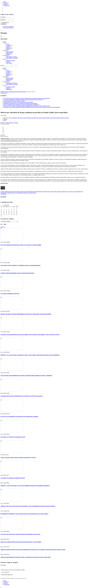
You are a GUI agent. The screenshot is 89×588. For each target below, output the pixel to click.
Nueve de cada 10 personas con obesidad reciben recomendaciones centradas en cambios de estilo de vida (26, 105)
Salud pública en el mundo (12, 122)
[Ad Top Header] (4, 93)
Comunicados (6, 5)
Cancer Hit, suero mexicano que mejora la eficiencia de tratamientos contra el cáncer (20, 534)
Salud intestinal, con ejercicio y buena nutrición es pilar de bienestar (18, 102)
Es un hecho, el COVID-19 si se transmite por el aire (13, 437)
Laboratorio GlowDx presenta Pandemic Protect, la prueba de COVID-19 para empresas (22, 396)
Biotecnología (9, 48)
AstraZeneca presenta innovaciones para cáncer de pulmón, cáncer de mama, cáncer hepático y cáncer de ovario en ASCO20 (30, 334)
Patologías (8, 54)
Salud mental (9, 63)
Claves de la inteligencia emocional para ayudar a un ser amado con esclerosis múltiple (21, 244)
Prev (2, 227)
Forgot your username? (8, 27)
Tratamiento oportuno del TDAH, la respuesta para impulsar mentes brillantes (20, 103)
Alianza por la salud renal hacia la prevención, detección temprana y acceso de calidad (21, 541)
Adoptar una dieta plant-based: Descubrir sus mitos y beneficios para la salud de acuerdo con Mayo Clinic (25, 557)
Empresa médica (9, 51)
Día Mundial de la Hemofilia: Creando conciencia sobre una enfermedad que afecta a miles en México (24, 513)
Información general (10, 60)
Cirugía (7, 44)
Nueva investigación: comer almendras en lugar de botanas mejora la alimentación (21, 104)
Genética (8, 46)
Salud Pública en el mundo (12, 58)
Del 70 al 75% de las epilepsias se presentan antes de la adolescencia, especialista (19, 416)
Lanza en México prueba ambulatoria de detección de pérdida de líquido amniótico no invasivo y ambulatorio (26, 375)
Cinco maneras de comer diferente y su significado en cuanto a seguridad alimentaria (20, 265)
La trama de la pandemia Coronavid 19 (10, 293)
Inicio (4, 41)
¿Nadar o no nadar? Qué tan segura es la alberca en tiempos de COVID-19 (18, 457)
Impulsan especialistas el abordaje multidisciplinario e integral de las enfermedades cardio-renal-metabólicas (26, 314)
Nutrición (8, 61)
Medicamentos (9, 53)
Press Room (6, 3)
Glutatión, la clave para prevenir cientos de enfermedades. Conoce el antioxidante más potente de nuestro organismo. (28, 506)
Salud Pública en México (11, 56)
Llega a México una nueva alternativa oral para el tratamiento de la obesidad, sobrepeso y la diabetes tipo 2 (26, 98)
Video (4, 1)
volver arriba (3, 194)
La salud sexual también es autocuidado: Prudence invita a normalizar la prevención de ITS (23, 99)
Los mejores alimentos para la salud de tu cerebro (14, 100)
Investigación (9, 45)
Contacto (5, 4)
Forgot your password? (8, 26)
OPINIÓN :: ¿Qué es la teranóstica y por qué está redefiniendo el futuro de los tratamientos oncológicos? (25, 485)
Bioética (8, 49)
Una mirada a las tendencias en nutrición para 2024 (13, 478)
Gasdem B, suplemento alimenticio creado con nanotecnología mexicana (17, 273)
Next (4, 227)
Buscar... (2, 65)
